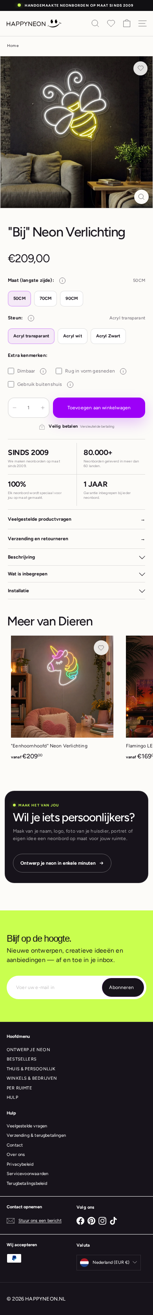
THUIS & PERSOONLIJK (31, 1068)
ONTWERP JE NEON (28, 1049)
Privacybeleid (20, 1164)
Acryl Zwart (108, 336)
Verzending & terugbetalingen (36, 1135)
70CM (46, 298)
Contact (15, 1145)
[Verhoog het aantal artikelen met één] (42, 408)
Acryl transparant (31, 336)
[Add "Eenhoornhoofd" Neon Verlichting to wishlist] (101, 647)
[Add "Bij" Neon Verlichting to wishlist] (140, 68)
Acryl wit (72, 336)
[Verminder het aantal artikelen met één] (14, 408)
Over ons (16, 1154)
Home (12, 45)
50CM (19, 298)
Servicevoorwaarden (27, 1173)
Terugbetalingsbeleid (27, 1183)
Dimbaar (30, 371)
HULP (12, 1097)
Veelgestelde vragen (27, 1126)
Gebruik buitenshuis (44, 384)
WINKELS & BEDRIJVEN (32, 1078)
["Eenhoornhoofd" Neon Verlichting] (62, 700)
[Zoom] (141, 197)
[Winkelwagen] (127, 23)
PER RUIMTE (19, 1088)
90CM (72, 298)
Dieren (75, 621)
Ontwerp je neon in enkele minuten (58, 863)
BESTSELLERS (21, 1059)
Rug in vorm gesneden (94, 371)
